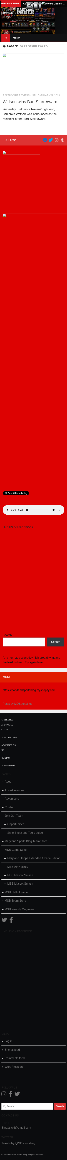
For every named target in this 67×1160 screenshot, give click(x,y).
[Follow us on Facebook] (45, 140)
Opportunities (15, 824)
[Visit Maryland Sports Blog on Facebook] (11, 921)
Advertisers (8, 766)
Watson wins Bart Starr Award (30, 101)
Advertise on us (14, 790)
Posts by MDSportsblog (18, 703)
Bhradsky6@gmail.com (16, 1127)
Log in (9, 1041)
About (8, 781)
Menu (16, 37)
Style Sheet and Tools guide (7, 725)
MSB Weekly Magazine (19, 909)
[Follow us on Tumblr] (62, 140)
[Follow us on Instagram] (56, 140)
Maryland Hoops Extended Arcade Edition (33, 858)
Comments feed (15, 1058)
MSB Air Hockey (17, 866)
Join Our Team (9, 737)
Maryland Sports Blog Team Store (26, 841)
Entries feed (12, 1049)
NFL (34, 95)
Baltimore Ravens (16, 95)
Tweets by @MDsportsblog (18, 1143)
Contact (6, 758)
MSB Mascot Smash (20, 875)
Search (7, 635)
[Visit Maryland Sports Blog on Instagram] (3, 1095)
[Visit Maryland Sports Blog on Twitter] (4, 921)
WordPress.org (14, 1066)
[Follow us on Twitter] (51, 140)
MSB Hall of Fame (16, 892)
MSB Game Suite (16, 849)
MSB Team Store (15, 900)
